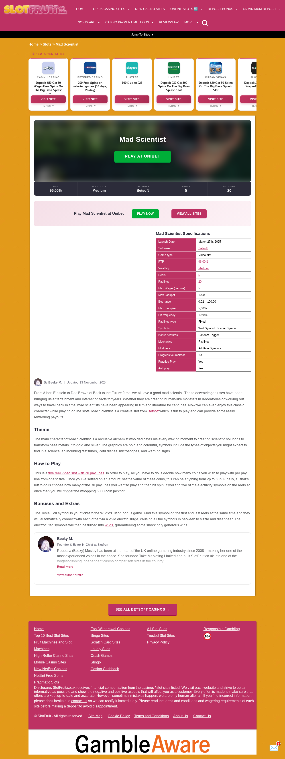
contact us (79, 701)
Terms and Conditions (151, 716)
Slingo (96, 662)
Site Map (95, 716)
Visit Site (48, 99)
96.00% (56, 190)
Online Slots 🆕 (184, 9)
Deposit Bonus (220, 9)
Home (81, 9)
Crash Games (101, 655)
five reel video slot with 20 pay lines (76, 473)
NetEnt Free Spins (48, 675)
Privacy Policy (158, 642)
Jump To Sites (142, 34)
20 (229, 190)
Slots (47, 44)
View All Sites (189, 213)
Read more (65, 566)
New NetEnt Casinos (50, 669)
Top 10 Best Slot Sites (51, 635)
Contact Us (202, 716)
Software (86, 22)
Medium (99, 190)
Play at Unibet (142, 156)
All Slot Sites (157, 629)
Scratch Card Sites (105, 642)
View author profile (70, 575)
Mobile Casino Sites (50, 662)
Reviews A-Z (169, 22)
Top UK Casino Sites (108, 9)
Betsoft (142, 190)
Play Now (145, 213)
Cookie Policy (119, 716)
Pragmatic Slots (46, 682)
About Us (180, 716)
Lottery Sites (100, 649)
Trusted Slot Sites (161, 635)
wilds (109, 525)
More (189, 22)
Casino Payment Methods (127, 22)
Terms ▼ (48, 106)
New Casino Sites (150, 9)
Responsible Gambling (222, 629)
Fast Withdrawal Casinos (110, 629)
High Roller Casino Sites (53, 655)
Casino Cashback (105, 669)
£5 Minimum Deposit (259, 9)
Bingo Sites (100, 635)
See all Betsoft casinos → (143, 609)
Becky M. (55, 382)
